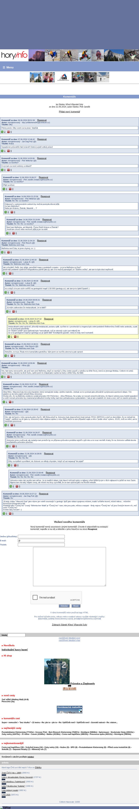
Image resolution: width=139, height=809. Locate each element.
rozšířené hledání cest (69, 638)
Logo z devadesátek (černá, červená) (17, 777)
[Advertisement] (69, 24)
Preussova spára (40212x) (101, 734)
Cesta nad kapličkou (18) (13, 747)
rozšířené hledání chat (69, 640)
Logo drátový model (10, 790)
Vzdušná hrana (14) (34, 747)
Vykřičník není (83, 722)
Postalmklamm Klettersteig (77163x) (18, 732)
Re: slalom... (112, 722)
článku (38, 767)
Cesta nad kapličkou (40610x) (75, 734)
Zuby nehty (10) (51, 747)
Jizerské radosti (98, 722)
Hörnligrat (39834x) (122, 734)
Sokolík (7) (6, 749)
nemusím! (13, 722)
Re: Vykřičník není (67, 722)
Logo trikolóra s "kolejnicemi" (13, 782)
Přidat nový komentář (69, 111)
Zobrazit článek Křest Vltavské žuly (69, 624)
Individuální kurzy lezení (15, 649)
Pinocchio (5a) (8, 701)
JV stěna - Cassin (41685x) (33, 734)
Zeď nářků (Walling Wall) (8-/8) (15, 699)
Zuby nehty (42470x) (11, 734)
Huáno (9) (64, 747)
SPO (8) (74, 747)
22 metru (36, 722)
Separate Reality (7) (21, 749)
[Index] (69, 55)
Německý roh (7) (39, 749)
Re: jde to (46, 722)
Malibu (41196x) (53, 734)
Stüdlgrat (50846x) (89, 732)
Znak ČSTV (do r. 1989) (11, 773)
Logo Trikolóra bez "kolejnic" (13, 786)
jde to (55, 722)
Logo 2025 (6, 795)
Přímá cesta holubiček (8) (119, 747)
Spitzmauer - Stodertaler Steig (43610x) (116, 732)
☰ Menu (8, 67)
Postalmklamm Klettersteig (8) (92, 747)
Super (4, 722)
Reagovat (42, 120)
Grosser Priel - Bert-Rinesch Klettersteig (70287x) (57, 732)
